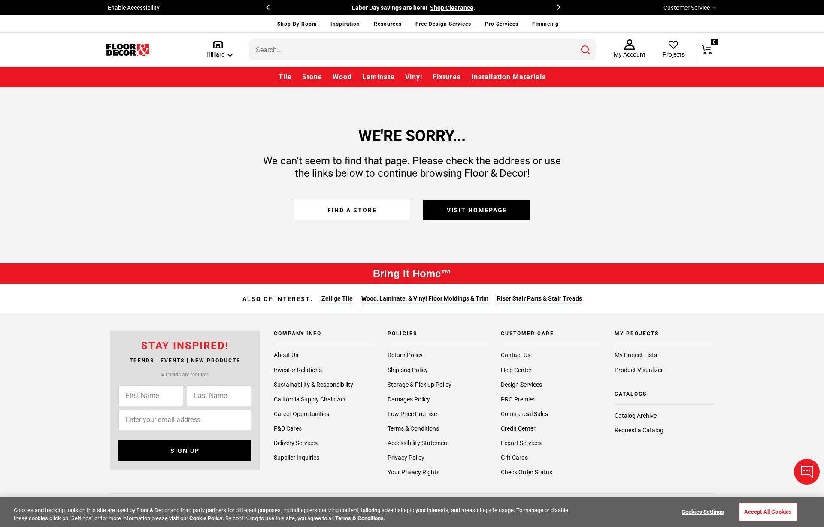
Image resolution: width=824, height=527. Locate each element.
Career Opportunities (301, 413)
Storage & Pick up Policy (419, 384)
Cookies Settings (703, 512)
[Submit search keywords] (585, 49)
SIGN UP (185, 450)
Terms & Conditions (413, 428)
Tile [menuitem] (285, 77)
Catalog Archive (636, 415)
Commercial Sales (524, 413)
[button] (217, 49)
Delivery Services (296, 443)
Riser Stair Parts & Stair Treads (539, 298)
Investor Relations (298, 370)
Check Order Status (526, 472)
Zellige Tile (337, 298)
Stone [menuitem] (312, 77)
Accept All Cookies (768, 512)
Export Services (521, 443)
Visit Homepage (477, 210)
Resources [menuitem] (388, 24)
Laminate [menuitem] (378, 77)
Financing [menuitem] (545, 24)
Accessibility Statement (418, 443)
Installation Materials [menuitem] (508, 77)
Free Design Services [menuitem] (443, 24)
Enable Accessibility (134, 7)
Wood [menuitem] (342, 77)
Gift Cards (514, 457)
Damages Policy (409, 399)
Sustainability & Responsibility (313, 384)
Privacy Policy (406, 457)
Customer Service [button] (686, 7)
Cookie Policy (206, 518)
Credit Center (518, 428)
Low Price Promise (412, 413)
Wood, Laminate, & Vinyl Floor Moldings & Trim (424, 298)
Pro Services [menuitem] (501, 24)
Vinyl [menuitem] (413, 77)
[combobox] (422, 49)
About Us (286, 355)
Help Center (516, 370)
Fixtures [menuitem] (447, 77)
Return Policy (405, 355)
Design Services (521, 384)
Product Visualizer (639, 370)
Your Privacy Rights (413, 472)
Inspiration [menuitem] (345, 24)
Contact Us (515, 355)
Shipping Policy (408, 370)
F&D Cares (288, 428)
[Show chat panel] (807, 472)
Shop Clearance (419, 7)
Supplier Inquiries (296, 457)
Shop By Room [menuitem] (297, 24)
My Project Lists (636, 355)
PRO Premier (518, 399)
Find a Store (352, 210)
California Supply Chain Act (310, 399)
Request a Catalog (639, 430)
